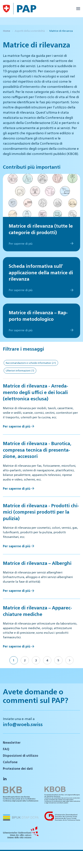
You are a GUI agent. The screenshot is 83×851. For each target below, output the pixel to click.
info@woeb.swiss (23, 724)
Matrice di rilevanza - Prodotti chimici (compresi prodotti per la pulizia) (41, 511)
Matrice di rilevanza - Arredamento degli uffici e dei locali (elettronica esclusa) (35, 392)
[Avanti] (69, 660)
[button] (78, 8)
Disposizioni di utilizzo (20, 755)
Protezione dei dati (18, 768)
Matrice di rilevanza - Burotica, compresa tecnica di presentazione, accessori (37, 449)
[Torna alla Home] (6, 8)
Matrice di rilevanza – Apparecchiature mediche (37, 610)
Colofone (10, 762)
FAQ (6, 749)
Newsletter (12, 742)
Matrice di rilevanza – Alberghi (37, 563)
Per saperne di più (16, 426)
